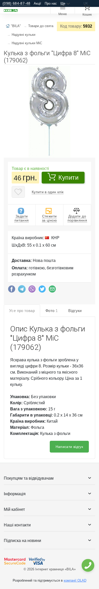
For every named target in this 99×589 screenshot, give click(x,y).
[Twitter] (42, 290)
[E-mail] (52, 290)
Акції (37, 3)
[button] (91, 70)
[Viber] (32, 290)
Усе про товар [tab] (22, 310)
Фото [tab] (51, 310)
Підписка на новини (22, 540)
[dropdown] (87, 565)
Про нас (51, 3)
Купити (68, 177)
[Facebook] (11, 290)
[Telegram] (22, 290)
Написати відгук (69, 447)
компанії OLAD (75, 580)
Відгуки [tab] (75, 310)
